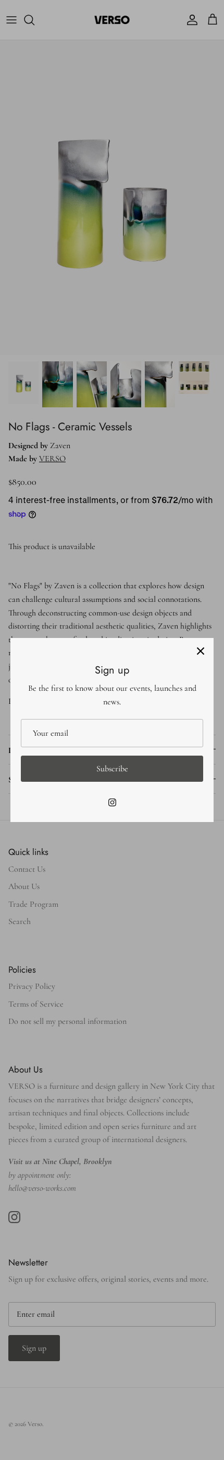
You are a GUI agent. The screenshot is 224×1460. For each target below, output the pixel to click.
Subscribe (112, 768)
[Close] (200, 651)
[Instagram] (112, 802)
